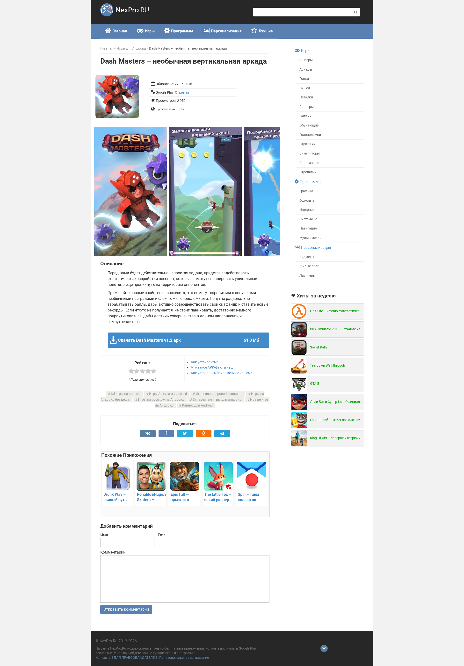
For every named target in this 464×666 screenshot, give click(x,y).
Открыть (182, 92)
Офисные (306, 201)
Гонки (304, 79)
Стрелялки (308, 172)
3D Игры (306, 60)
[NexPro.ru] (124, 18)
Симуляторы (309, 153)
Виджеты (306, 257)
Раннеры (306, 107)
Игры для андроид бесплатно (219, 394)
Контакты (103, 658)
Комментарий (112, 552)
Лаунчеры (307, 276)
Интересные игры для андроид (217, 400)
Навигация (308, 228)
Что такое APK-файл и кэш (212, 367)
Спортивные (309, 163)
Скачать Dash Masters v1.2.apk (188, 340)
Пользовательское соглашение (184, 658)
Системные (308, 219)
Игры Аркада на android (168, 394)
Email (162, 535)
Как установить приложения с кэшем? (221, 373)
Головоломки (310, 135)
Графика (306, 191)
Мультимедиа (310, 238)
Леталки (306, 97)
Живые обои (309, 266)
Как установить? (204, 362)
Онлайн (305, 116)
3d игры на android (125, 394)
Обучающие (309, 125)
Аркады (305, 69)
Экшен (304, 88)
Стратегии (307, 144)
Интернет (306, 210)
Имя (104, 535)
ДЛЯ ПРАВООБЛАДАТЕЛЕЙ (135, 658)
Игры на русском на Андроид (161, 400)
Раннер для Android (197, 405)
